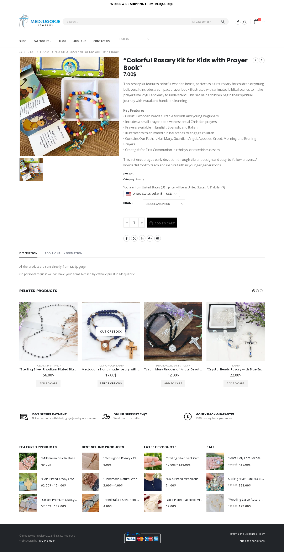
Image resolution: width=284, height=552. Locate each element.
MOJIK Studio (47, 540)
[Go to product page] (111, 331)
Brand (128, 203)
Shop (22, 41)
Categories (41, 41)
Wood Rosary (53, 365)
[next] (262, 60)
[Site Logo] (39, 22)
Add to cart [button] (111, 383)
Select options (48, 383)
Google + (150, 238)
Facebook (126, 238)
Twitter (134, 238)
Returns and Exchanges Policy (247, 533)
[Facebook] (238, 21)
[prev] (255, 60)
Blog (62, 41)
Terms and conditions (251, 540)
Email (157, 238)
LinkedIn (142, 238)
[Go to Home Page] (20, 52)
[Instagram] (244, 21)
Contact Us (101, 41)
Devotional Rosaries (106, 365)
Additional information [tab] (63, 253)
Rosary (140, 179)
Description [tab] (28, 253)
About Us (79, 41)
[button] (254, 290)
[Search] (223, 21)
